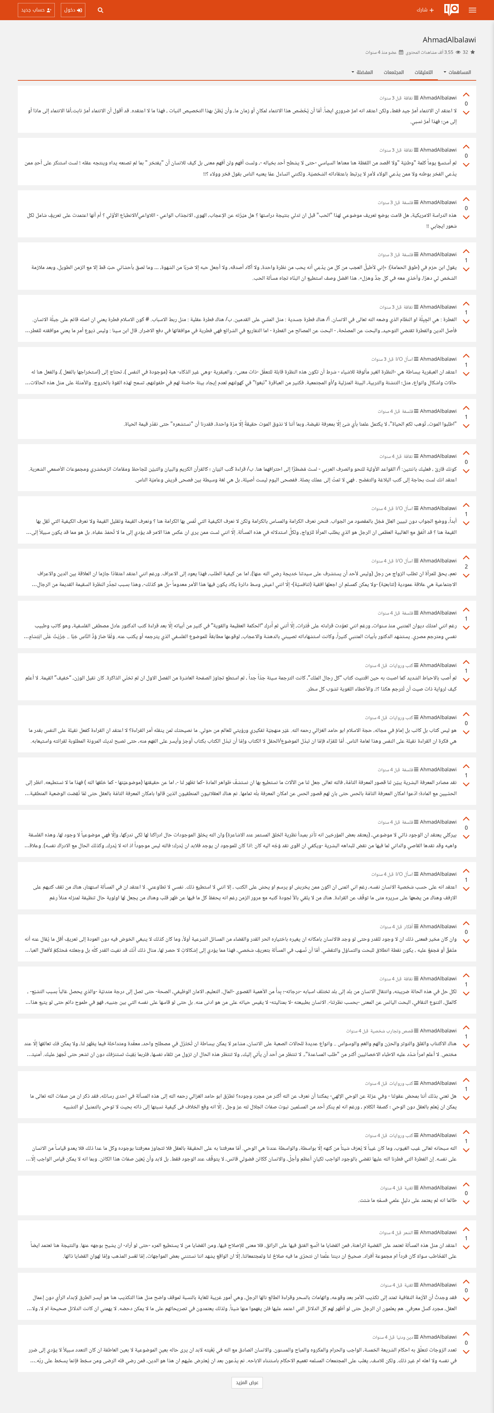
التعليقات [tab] (424, 72)
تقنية (408, 1188)
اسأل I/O (404, 359)
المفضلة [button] (364, 72)
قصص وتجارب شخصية (391, 1031)
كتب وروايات (401, 666)
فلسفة (407, 203)
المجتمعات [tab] (394, 72)
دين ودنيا (405, 1337)
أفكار (408, 927)
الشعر (408, 1233)
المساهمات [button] (459, 72)
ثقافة (408, 98)
